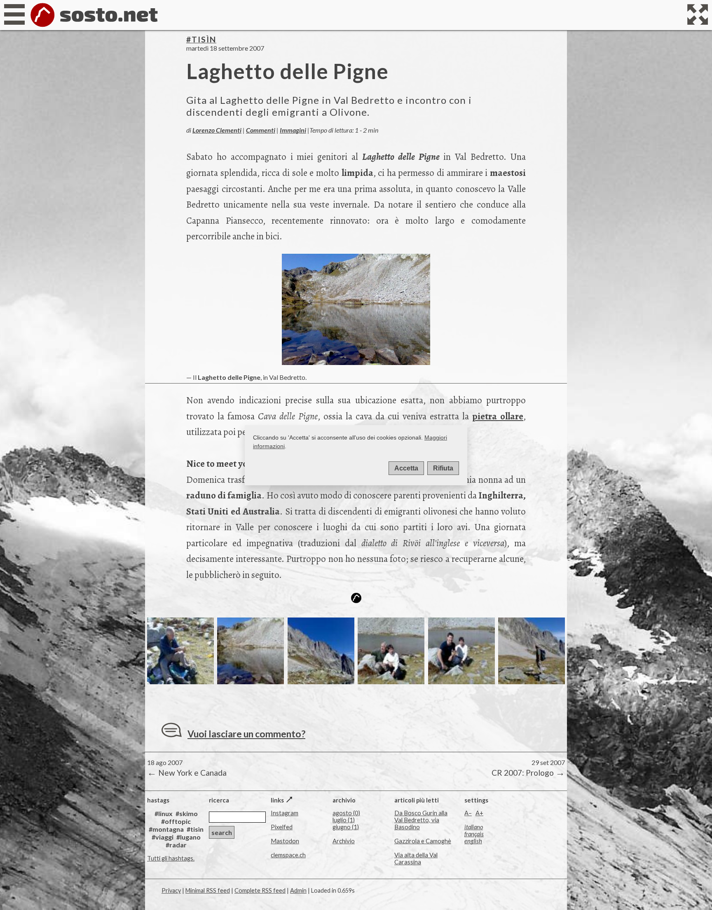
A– (468, 812)
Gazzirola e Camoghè (422, 840)
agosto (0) (346, 812)
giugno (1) (346, 826)
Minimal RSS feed (207, 890)
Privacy (171, 890)
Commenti (260, 130)
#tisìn (201, 39)
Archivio (344, 840)
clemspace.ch (288, 855)
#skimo (187, 813)
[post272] (180, 681)
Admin (298, 890)
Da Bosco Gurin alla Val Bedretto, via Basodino (420, 819)
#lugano (188, 837)
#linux (164, 813)
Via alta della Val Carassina (416, 859)
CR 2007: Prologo (527, 772)
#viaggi (162, 837)
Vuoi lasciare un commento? (246, 733)
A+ (479, 812)
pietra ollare (497, 416)
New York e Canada (187, 772)
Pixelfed (282, 826)
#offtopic (176, 821)
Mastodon (285, 840)
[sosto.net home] (94, 26)
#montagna (166, 829)
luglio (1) (344, 819)
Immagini (293, 130)
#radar (176, 845)
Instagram (284, 812)
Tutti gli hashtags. (170, 858)
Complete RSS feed (260, 890)
